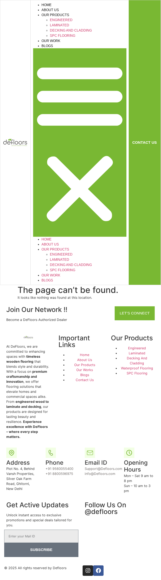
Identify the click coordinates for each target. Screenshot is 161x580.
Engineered (61, 20)
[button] (79, 142)
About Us (50, 10)
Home (47, 5)
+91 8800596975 (59, 474)
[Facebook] (98, 570)
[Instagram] (88, 570)
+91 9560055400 (59, 469)
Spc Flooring (62, 35)
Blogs (47, 46)
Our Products (55, 15)
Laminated (59, 25)
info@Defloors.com (100, 474)
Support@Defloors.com (103, 469)
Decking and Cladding (71, 30)
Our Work (51, 41)
